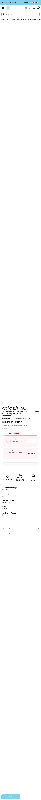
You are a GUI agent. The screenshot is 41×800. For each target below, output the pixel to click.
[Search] (3, 14)
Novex (9, 419)
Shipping (12, 425)
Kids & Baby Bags (24, 419)
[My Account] (30, 8)
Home (3, 19)
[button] (31, 797)
